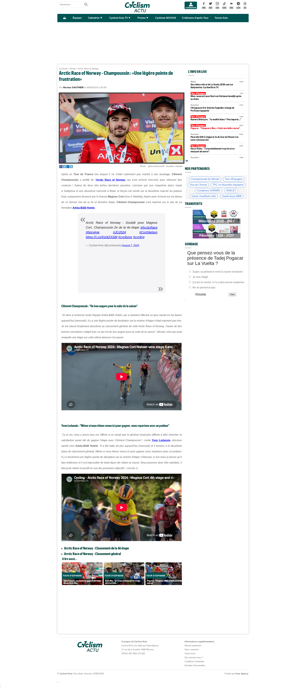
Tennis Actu (221, 18)
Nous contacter (192, 649)
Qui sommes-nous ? (194, 657)
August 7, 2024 (130, 245)
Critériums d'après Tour (195, 18)
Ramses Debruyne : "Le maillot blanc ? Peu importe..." (217, 118)
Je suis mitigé (200, 277)
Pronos (142, 18)
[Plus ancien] (186, 160)
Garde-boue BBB (231, 196)
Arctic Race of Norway (88, 68)
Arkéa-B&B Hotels (84, 207)
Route (73, 68)
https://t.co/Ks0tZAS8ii (101, 237)
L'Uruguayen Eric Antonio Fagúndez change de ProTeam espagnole (217, 108)
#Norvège (92, 232)
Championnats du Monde (205, 179)
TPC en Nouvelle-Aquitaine (228, 184)
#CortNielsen (148, 232)
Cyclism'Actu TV (118, 18)
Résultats (200, 294)
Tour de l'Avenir (198, 184)
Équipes (77, 18)
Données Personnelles (195, 665)
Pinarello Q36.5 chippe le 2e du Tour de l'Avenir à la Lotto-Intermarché (217, 137)
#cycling (138, 237)
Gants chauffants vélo (204, 196)
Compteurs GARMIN (208, 190)
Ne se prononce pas (204, 287)
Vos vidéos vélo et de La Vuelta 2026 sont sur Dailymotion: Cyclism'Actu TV (217, 84)
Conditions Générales (194, 661)
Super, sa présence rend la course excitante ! (218, 271)
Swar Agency (241, 673)
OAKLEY (231, 190)
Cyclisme (63, 68)
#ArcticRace (148, 227)
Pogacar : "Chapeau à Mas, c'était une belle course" (217, 127)
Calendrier (94, 18)
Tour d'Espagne (233, 179)
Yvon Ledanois (161, 440)
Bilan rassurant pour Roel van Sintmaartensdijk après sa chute (217, 96)
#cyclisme (125, 237)
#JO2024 (119, 232)
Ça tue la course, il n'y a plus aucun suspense (218, 282)
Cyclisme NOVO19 (165, 18)
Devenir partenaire (193, 645)
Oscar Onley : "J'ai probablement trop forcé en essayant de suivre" (217, 148)
